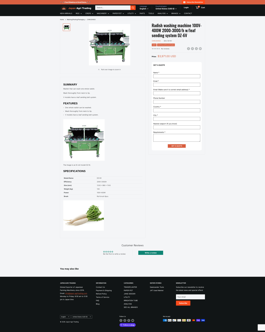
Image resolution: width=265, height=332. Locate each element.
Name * (156, 73)
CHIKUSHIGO (91, 19)
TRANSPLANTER (130, 287)
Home (62, 19)
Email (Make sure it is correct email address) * (171, 90)
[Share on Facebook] (188, 48)
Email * (156, 81)
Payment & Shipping (104, 290)
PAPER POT (117, 13)
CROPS (88, 13)
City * (155, 115)
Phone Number (159, 98)
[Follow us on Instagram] (124, 320)
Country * (157, 107)
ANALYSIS (162, 13)
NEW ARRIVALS (66, 13)
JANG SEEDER (129, 294)
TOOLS (151, 13)
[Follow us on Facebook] (120, 320)
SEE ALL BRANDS (131, 307)
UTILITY (131, 13)
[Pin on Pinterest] (192, 48)
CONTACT (188, 13)
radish (154, 45)
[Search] (133, 7)
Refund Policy (101, 294)
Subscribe (183, 303)
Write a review (151, 253)
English (63, 317)
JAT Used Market (156, 290)
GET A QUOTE (176, 146)
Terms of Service (102, 297)
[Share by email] (200, 48)
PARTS (142, 13)
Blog (97, 304)
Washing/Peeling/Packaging (76, 19)
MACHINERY (102, 13)
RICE (78, 13)
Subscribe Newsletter (195, 2)
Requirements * (159, 132)
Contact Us (100, 287)
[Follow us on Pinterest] (128, 320)
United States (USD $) (80, 317)
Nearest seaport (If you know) (165, 124)
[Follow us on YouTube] (132, 320)
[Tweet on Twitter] (196, 48)
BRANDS (174, 13)
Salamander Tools (157, 287)
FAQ (97, 300)
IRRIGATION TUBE (131, 300)
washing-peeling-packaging (166, 45)
